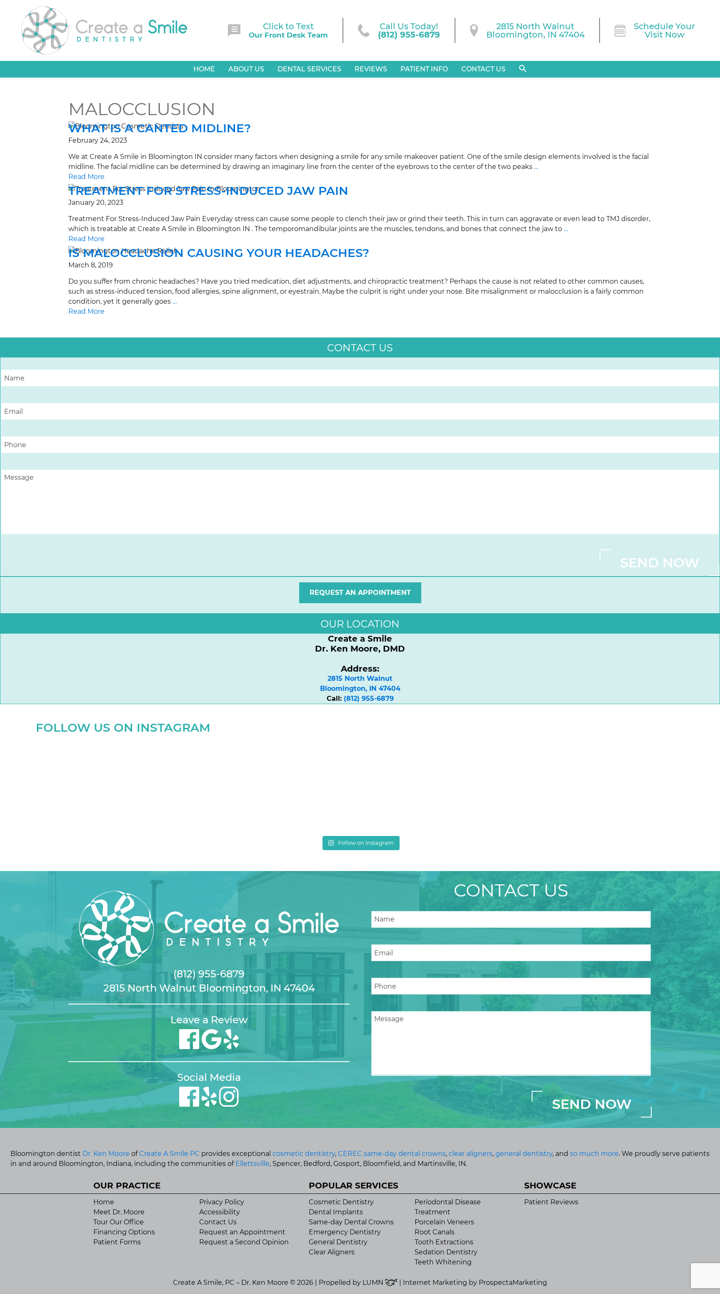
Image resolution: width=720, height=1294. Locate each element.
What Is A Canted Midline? (159, 128)
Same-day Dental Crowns (351, 1222)
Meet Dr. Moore (119, 1212)
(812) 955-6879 (369, 698)
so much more (594, 1154)
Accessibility (219, 1212)
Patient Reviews (551, 1202)
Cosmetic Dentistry (341, 1202)
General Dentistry (338, 1242)
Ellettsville (252, 1164)
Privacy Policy (221, 1202)
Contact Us (483, 69)
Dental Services (309, 69)
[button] (523, 69)
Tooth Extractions (444, 1242)
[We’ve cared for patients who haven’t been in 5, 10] (278, 784)
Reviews (371, 69)
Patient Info (424, 69)
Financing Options (124, 1232)
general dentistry (523, 1154)
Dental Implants (336, 1212)
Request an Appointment (360, 593)
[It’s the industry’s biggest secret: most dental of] (115, 784)
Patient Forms (117, 1242)
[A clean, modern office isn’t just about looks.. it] (604, 784)
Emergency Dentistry (345, 1232)
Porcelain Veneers (444, 1222)
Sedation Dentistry (446, 1252)
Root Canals (435, 1232)
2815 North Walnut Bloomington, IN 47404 (209, 988)
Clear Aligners (332, 1252)
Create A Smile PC (169, 1154)
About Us (246, 69)
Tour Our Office (118, 1222)
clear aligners (470, 1154)
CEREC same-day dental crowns (392, 1154)
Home (204, 69)
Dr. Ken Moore (106, 1154)
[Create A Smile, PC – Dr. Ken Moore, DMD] (104, 30)
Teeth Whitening (443, 1262)
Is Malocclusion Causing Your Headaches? (218, 253)
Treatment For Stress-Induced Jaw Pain (208, 191)
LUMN (373, 1282)
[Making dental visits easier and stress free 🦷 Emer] (441, 784)
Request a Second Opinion (244, 1242)
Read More (86, 177)
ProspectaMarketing (513, 1282)
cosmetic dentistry (303, 1154)
